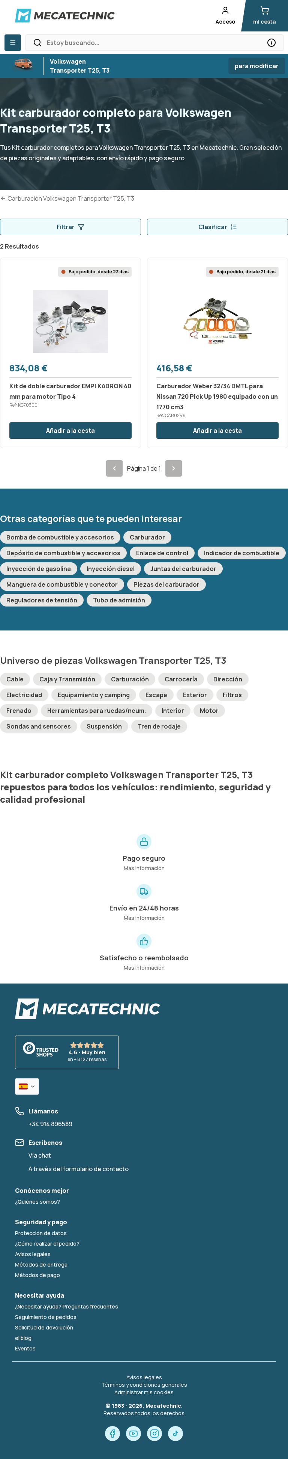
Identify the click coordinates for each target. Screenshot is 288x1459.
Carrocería (181, 679)
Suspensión (104, 726)
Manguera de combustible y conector (62, 584)
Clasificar (212, 227)
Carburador (147, 537)
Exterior (195, 695)
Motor (209, 710)
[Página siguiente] (173, 468)
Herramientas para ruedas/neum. (96, 710)
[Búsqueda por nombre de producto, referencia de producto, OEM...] (271, 42)
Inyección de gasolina (38, 569)
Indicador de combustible (241, 553)
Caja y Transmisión (67, 679)
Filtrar (66, 227)
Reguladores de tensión (41, 600)
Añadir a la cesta (70, 430)
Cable (15, 679)
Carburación (130, 679)
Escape (156, 695)
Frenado (19, 710)
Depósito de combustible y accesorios (63, 553)
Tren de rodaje (159, 726)
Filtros (232, 695)
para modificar (257, 66)
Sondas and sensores (38, 726)
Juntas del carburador (183, 569)
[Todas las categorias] (12, 42)
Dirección (227, 679)
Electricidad (24, 695)
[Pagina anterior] (114, 468)
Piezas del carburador (167, 584)
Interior (173, 710)
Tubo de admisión (119, 600)
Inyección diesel (111, 569)
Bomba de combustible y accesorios (60, 537)
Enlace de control (162, 553)
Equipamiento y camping (94, 695)
